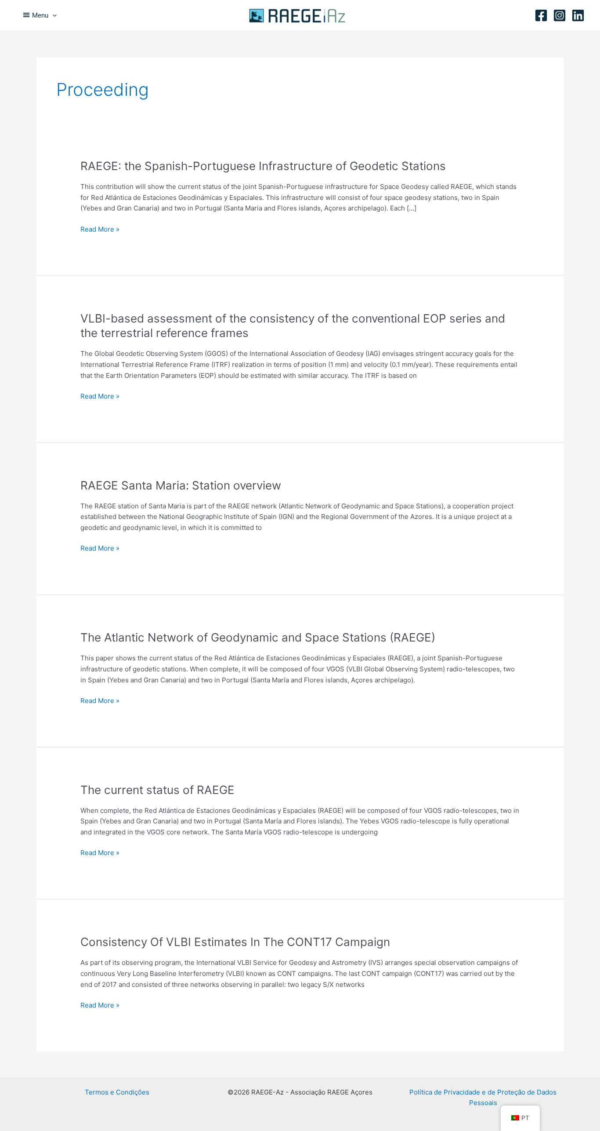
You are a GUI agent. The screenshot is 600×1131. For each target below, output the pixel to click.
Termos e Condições (117, 1092)
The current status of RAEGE (157, 790)
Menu (40, 15)
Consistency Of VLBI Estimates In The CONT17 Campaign (235, 942)
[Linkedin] (578, 15)
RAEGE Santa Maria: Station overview (180, 485)
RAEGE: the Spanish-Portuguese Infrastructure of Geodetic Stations (263, 166)
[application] (52, 15)
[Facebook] (541, 15)
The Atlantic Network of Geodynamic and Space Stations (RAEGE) (257, 637)
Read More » (99, 229)
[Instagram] (559, 15)
